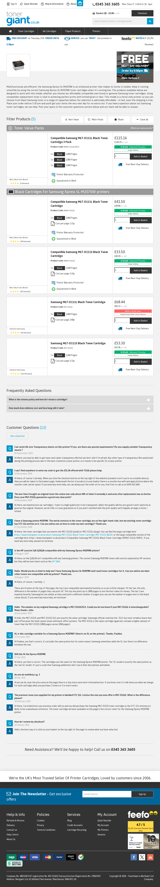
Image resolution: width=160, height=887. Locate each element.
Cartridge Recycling (76, 830)
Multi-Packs (97, 119)
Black (121, 119)
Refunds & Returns (15, 820)
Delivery (11, 825)
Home (10, 50)
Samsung (44, 50)
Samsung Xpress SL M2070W (68, 50)
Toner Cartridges (26, 31)
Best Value (73, 119)
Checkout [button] (142, 13)
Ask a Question (73, 69)
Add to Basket (141, 156)
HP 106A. (56, 561)
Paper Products (72, 31)
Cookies (41, 820)
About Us (11, 839)
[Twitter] (141, 857)
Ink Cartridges (49, 31)
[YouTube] (149, 857)
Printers (96, 31)
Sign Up (142, 794)
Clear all (144, 119)
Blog (69, 820)
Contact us (12, 830)
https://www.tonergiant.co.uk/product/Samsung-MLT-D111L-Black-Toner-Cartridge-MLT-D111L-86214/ (63, 535)
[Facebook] (133, 857)
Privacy (40, 825)
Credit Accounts (75, 825)
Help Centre (12, 834)
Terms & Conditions (46, 830)
